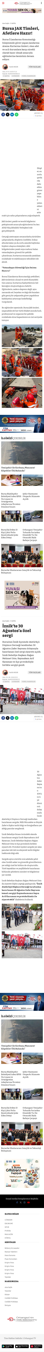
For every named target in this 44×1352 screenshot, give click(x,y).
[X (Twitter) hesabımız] (21, 1202)
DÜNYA (8, 1238)
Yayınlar (8, 1277)
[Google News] (38, 116)
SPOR (7, 1227)
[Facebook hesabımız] (17, 1202)
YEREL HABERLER (28, 76)
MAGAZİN (9, 1234)
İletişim (8, 1305)
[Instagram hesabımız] (24, 1202)
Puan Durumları (11, 1259)
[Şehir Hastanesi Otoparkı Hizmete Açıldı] (33, 483)
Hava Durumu (10, 1255)
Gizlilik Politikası (11, 1298)
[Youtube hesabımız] (28, 1202)
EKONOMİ (9, 1224)
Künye (7, 1295)
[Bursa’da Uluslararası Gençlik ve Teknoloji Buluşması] (22, 555)
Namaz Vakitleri (11, 1252)
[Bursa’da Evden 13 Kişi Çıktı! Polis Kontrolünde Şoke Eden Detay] (11, 519)
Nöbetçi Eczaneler (12, 1248)
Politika (8, 1231)
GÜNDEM (15, 76)
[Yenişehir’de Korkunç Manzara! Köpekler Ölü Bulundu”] (22, 453)
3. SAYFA (6, 76)
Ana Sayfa (8, 1287)
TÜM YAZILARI (34, 67)
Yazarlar (8, 1291)
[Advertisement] (22, 142)
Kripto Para (9, 1263)
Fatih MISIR (13, 67)
